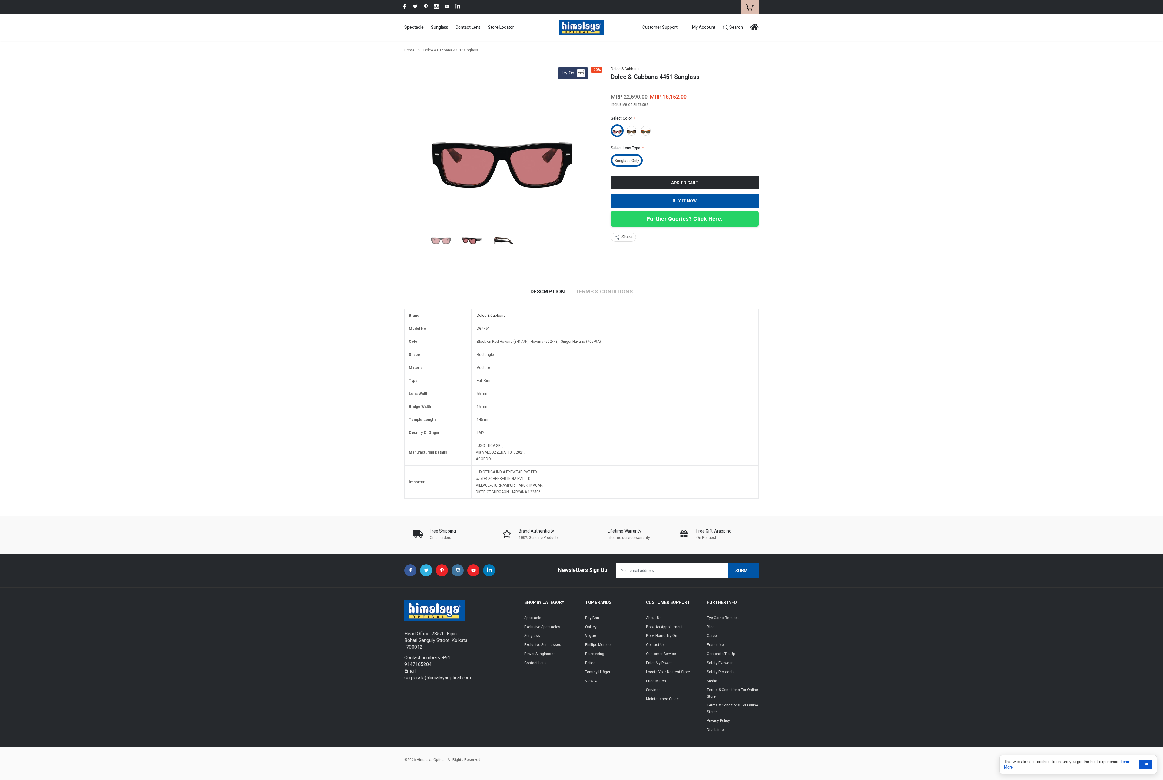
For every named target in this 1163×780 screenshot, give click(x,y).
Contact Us (655, 644)
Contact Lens (468, 27)
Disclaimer (716, 729)
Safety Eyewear (720, 663)
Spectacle (414, 27)
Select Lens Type (627, 148)
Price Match (656, 681)
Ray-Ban (592, 618)
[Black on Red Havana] (617, 130)
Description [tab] (547, 292)
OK (1145, 764)
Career (712, 635)
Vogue (590, 635)
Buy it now (685, 201)
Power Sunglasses (539, 654)
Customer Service (661, 654)
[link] (404, 6)
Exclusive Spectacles (542, 627)
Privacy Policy (718, 720)
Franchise (715, 644)
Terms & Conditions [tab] (604, 292)
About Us (653, 618)
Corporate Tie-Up (721, 654)
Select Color (623, 118)
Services (653, 690)
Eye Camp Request (723, 618)
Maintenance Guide (662, 699)
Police (590, 663)
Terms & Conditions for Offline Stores (732, 709)
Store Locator (501, 27)
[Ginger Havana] (645, 130)
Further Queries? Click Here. (684, 219)
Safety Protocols (720, 672)
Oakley (591, 627)
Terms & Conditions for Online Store (732, 693)
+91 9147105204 (427, 661)
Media (712, 681)
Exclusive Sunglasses (542, 644)
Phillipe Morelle (598, 644)
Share (627, 237)
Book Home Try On (661, 635)
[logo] (581, 27)
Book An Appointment (664, 627)
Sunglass (439, 27)
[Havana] (631, 130)
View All (591, 681)
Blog (710, 627)
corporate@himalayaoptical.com (437, 677)
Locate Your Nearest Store (668, 672)
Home (409, 50)
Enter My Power (659, 663)
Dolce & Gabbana (625, 69)
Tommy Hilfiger (597, 672)
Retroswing (594, 654)
